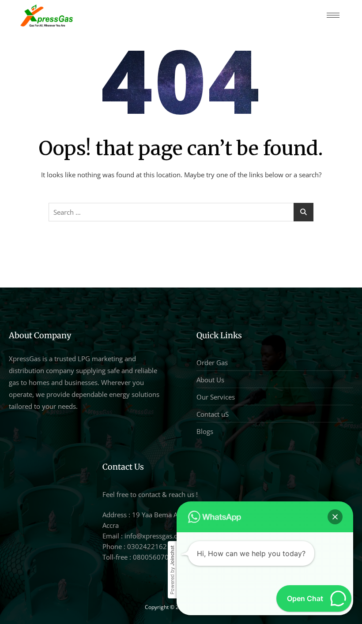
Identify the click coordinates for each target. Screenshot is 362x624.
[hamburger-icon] (333, 15)
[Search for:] (181, 212)
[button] (335, 516)
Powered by (172, 570)
